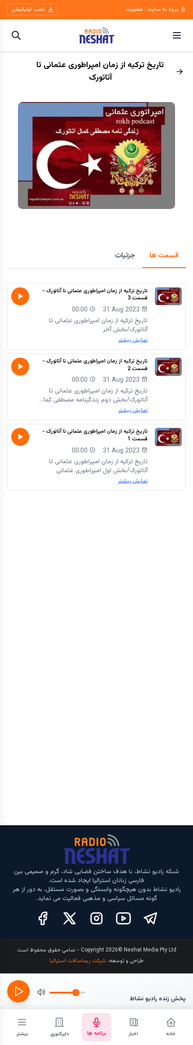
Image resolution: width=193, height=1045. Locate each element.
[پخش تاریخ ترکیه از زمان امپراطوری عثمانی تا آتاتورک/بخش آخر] (20, 296)
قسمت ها (164, 255)
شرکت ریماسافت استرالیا (77, 960)
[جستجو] (16, 35)
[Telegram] (150, 918)
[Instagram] (96, 918)
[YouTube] (123, 918)
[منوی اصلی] (177, 35)
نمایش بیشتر (133, 340)
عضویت (134, 9)
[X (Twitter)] (69, 918)
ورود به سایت (163, 9)
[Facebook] (42, 918)
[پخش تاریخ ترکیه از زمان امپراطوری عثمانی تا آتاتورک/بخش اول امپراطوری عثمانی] (20, 437)
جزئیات (125, 255)
